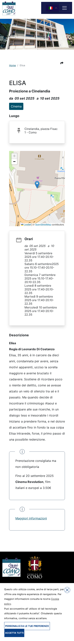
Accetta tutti (14, 632)
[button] (61, 63)
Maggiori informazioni (31, 518)
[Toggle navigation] (64, 8)
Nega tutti (67, 590)
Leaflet (27, 224)
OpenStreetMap (43, 224)
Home (12, 65)
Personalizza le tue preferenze (27, 626)
